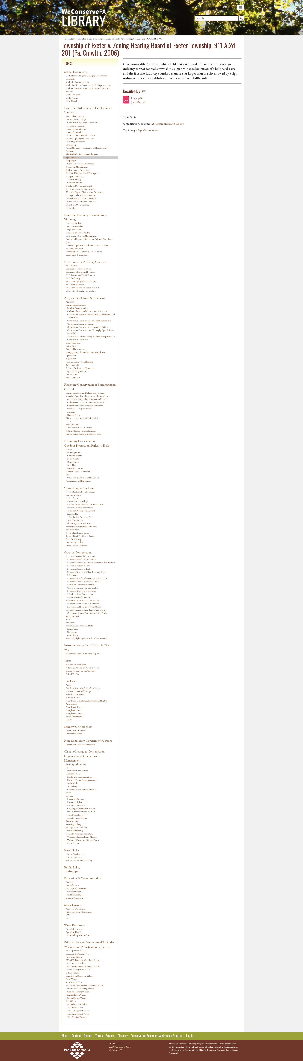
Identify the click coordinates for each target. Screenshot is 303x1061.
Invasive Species (72, 498)
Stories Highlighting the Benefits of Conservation (86, 638)
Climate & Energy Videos (78, 991)
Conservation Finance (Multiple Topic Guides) (85, 392)
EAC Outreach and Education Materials (82, 287)
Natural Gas (71, 850)
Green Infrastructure (74, 929)
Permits (69, 449)
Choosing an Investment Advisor (81, 808)
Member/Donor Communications (81, 780)
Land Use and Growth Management (81, 235)
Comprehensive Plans (74, 226)
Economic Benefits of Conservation (80, 556)
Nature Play (71, 465)
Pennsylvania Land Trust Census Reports (82, 653)
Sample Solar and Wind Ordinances (82, 201)
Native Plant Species (74, 520)
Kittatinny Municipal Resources (79, 911)
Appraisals (70, 301)
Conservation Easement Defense (80, 323)
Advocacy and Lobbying (76, 764)
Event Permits (73, 458)
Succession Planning (74, 830)
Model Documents (76, 72)
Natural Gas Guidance (75, 854)
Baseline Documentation (77, 308)
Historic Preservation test (76, 128)
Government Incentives (75, 730)
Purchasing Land (73, 377)
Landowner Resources (78, 727)
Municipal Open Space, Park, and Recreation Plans (87, 245)
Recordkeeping (72, 821)
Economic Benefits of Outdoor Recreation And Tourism (91, 562)
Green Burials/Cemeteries (76, 545)
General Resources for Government (80, 744)
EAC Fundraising (73, 278)
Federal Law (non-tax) (75, 694)
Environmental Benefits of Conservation (82, 600)
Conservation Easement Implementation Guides (87, 327)
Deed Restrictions (73, 342)
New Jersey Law (73, 697)
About (65, 1035)
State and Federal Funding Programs (81, 430)
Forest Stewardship (73, 539)
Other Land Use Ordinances (77, 204)
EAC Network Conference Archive (81, 290)
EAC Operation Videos (75, 950)
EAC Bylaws (71, 265)
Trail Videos (71, 1001)
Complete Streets (74, 182)
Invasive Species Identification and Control (85, 504)
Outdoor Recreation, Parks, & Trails (86, 445)
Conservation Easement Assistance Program (157, 1035)
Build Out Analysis (73, 223)
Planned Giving (73, 415)
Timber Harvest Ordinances (77, 170)
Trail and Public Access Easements (80, 368)
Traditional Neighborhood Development (83, 173)
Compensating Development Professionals (83, 433)
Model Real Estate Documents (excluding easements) (88, 85)
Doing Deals (71, 346)
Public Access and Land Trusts (78, 480)
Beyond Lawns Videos (76, 998)
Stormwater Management (76, 166)
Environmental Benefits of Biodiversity (83, 603)
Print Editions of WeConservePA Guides (89, 942)
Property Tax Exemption (76, 664)
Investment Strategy (75, 799)
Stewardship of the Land (79, 488)
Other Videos (71, 979)
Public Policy (72, 867)
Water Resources (74, 925)
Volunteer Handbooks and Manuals (82, 836)
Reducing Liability (73, 824)
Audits (68, 684)
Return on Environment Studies (80, 584)
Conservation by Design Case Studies (82, 122)
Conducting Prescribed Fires (80, 517)
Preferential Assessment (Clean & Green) (83, 667)
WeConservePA (115, 1050)
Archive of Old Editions (76, 908)
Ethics (68, 792)
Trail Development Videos (78, 1013)
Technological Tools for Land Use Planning (84, 251)
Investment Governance (77, 805)
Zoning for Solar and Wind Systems (80, 195)
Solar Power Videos (74, 982)
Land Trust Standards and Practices (80, 811)
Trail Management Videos (78, 1010)
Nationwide (72, 632)
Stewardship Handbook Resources (80, 491)
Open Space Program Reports (79, 408)
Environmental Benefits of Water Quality (84, 606)
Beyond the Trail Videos (77, 1004)
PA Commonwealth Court (167, 123)
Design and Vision (73, 229)
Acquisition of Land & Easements (85, 298)
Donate (88, 1035)
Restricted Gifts (72, 424)
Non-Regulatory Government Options (88, 740)
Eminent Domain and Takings (78, 691)
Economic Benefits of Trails (78, 568)
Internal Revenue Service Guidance (80, 670)
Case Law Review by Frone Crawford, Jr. (83, 688)
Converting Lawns (73, 494)
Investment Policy (74, 802)
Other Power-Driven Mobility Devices (83, 477)
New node (70, 207)
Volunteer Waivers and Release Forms (83, 840)
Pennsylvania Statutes (74, 707)
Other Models (71, 101)
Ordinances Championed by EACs (80, 271)
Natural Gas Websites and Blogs (79, 860)
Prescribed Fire (73, 513)
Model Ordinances (73, 94)
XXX (68, 915)
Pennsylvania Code (73, 710)
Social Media (72, 783)
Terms (99, 1035)
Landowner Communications (79, 776)
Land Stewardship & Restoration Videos (82, 966)
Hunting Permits (74, 452)
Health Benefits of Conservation (79, 594)
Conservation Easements (76, 304)
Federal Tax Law (73, 674)
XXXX (69, 619)
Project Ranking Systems (76, 371)
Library (72, 38)
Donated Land (72, 374)
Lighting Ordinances (76, 141)
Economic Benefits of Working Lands (83, 581)
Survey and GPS (72, 364)
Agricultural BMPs (73, 932)
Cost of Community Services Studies (82, 587)
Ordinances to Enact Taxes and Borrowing (85, 405)
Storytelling (72, 786)
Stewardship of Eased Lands (77, 532)
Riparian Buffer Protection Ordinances (82, 154)
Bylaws (69, 767)
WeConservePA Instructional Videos (87, 947)
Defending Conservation (79, 441)
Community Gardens (74, 542)
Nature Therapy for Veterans (79, 597)
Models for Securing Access (77, 82)
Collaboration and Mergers (77, 770)
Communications (73, 773)
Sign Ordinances (73, 157)
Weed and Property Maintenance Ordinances (84, 192)
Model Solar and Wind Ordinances (81, 198)
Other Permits (73, 461)
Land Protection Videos (75, 963)
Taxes (67, 661)
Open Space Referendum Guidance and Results (87, 399)
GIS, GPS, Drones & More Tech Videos (82, 960)
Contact (76, 1035)
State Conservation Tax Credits (79, 427)
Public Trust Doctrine (74, 716)
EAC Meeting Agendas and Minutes (81, 281)
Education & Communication (82, 878)
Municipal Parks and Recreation (79, 471)
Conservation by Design (76, 119)
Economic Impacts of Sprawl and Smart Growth (86, 609)
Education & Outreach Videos (78, 953)
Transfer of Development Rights (79, 185)
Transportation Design (75, 176)
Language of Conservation (77, 888)
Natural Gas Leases (74, 857)
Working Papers (72, 871)
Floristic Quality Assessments (79, 523)
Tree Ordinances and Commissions (80, 188)
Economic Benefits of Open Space (81, 590)
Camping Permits (74, 455)
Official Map (71, 144)
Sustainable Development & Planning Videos (84, 985)
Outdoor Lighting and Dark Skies (80, 138)
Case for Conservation (78, 552)
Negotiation (71, 358)
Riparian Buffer (72, 529)
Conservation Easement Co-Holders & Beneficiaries (89, 320)
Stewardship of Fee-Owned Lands (80, 536)
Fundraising (70, 411)
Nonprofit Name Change (76, 817)
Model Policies (72, 97)
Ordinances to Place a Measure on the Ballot (85, 402)
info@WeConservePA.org (120, 1046)
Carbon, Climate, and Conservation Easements (87, 311)
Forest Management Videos (78, 969)
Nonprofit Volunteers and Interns (79, 833)
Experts (110, 1035)
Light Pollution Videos (76, 994)
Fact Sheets (70, 622)
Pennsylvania (72, 628)
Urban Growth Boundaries (77, 254)
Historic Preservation (74, 132)
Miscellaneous (73, 905)
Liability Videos (72, 972)
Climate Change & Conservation (84, 751)
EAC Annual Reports (75, 284)
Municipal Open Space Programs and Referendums (87, 396)
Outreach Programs (74, 891)
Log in (189, 1035)
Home (64, 38)
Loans (68, 421)
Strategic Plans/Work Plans (77, 827)
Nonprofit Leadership (74, 814)
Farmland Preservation (75, 116)
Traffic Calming (74, 179)
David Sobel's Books (75, 468)
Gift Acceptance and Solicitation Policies (82, 418)
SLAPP (69, 719)
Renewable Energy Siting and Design (81, 526)
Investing (69, 795)
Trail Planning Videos (76, 1017)
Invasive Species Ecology (77, 501)
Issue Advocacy (72, 885)
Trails (68, 474)
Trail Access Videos (75, 1007)
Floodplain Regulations (75, 125)
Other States (72, 635)
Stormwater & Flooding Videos (80, 988)
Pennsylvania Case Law (75, 713)
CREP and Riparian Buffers (77, 935)
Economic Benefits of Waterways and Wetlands (87, 578)
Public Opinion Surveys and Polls (79, 625)
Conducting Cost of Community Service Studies (87, 613)
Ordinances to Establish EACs (78, 268)
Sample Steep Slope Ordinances (80, 163)
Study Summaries (73, 616)
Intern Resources (74, 843)
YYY (67, 918)
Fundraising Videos (74, 956)
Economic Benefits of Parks (78, 565)
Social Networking (73, 894)
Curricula (70, 882)
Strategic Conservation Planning (79, 361)
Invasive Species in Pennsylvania (80, 507)
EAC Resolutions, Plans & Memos (80, 275)
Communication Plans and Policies (81, 789)
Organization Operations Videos (79, 975)
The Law (69, 681)
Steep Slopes (71, 160)
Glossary (123, 1035)
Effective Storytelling (74, 897)
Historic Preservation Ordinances (81, 135)
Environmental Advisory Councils (85, 262)
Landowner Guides (74, 733)
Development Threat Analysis (78, 232)
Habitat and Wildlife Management (80, 510)
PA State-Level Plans (74, 248)
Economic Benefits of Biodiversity (81, 559)
